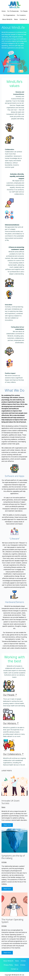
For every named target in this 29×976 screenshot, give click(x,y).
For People (23, 11)
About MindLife (7, 19)
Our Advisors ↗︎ (11, 723)
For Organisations (9, 15)
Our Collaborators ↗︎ (13, 754)
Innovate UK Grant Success (10, 801)
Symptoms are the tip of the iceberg (13, 856)
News (16, 19)
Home (3, 11)
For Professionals (13, 11)
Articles (4, 862)
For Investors (21, 15)
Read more (8, 825)
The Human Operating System (12, 920)
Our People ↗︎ (10, 695)
